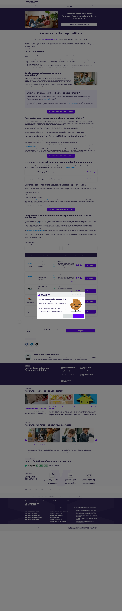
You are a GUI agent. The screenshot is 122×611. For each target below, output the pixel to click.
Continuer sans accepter (77, 295)
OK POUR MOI (78, 316)
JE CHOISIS (68, 316)
